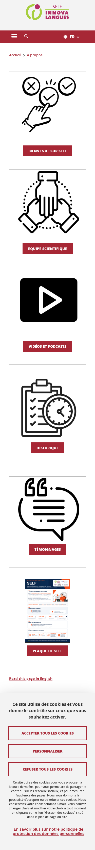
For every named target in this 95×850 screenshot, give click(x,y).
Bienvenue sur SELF (47, 150)
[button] (26, 36)
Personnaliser (47, 751)
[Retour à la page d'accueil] (47, 12)
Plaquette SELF (47, 650)
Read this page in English (30, 678)
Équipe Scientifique (47, 248)
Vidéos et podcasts (47, 346)
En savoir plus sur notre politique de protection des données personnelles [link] (48, 831)
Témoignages (47, 549)
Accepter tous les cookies (48, 733)
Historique (47, 447)
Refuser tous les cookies (47, 769)
